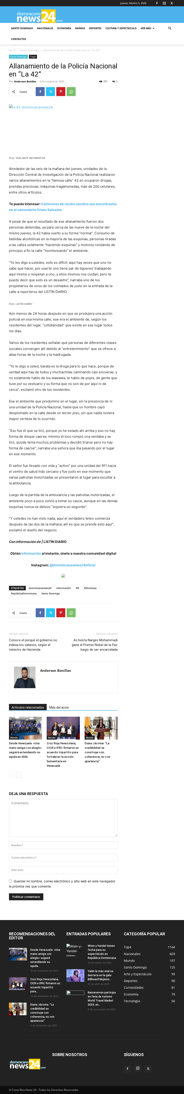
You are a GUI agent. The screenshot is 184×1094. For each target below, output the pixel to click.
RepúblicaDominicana (24, 593)
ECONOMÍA (64, 28)
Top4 (33, 56)
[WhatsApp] (71, 91)
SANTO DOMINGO (22, 28)
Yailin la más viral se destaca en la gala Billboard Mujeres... (100, 975)
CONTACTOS (18, 39)
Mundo (14, 737)
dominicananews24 (40, 588)
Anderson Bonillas (25, 81)
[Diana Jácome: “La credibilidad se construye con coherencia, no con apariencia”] (101, 728)
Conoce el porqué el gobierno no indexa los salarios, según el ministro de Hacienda (33, 645)
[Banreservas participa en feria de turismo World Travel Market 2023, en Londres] (75, 997)
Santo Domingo (29, 50)
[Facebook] (156, 3)
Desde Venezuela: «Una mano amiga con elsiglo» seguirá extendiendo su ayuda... (45, 958)
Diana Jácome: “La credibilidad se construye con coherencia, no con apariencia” (97, 752)
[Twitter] (171, 3)
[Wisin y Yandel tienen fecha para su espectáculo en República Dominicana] (75, 950)
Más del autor (59, 707)
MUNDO (80, 28)
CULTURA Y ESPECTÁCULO (121, 28)
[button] (169, 28)
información (31, 553)
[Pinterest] (60, 91)
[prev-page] (12, 775)
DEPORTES (95, 28)
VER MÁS (146, 28)
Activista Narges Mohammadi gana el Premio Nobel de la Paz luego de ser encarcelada (95, 645)
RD (77, 588)
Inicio (12, 50)
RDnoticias (90, 588)
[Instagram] (164, 3)
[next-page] (19, 775)
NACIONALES (45, 28)
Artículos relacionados (28, 707)
